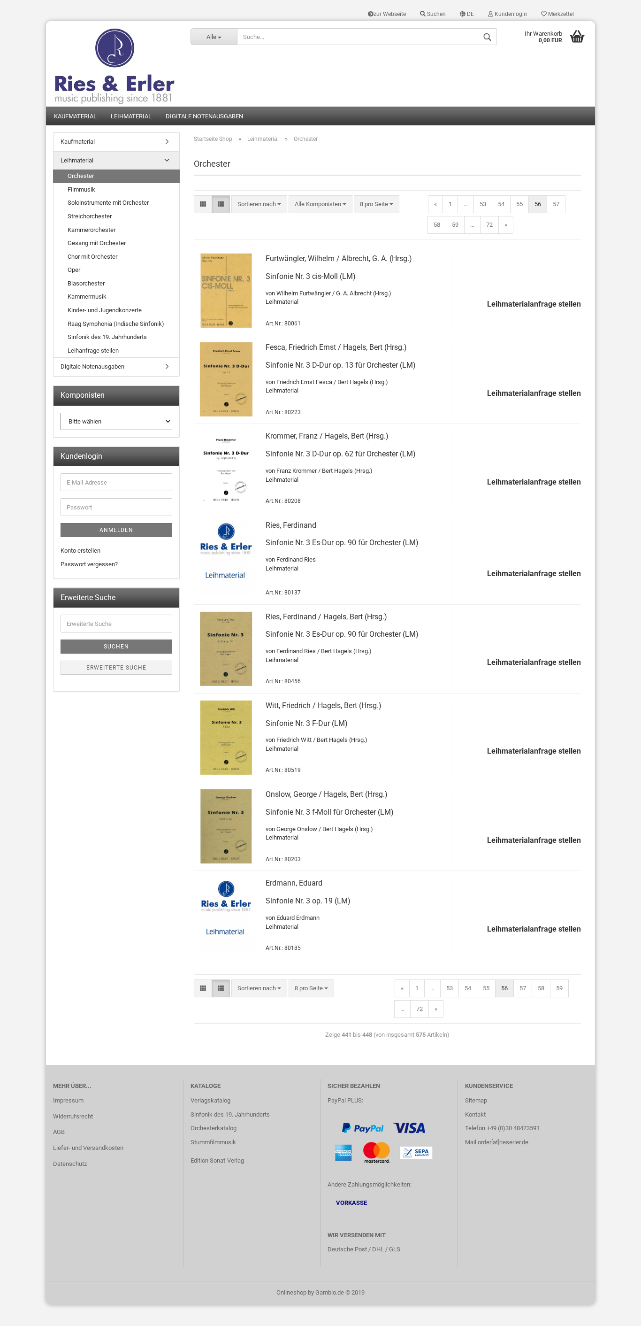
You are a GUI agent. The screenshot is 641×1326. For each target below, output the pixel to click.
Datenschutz (70, 1163)
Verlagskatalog (210, 1100)
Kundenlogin (510, 14)
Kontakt (475, 1114)
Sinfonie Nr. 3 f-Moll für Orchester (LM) (330, 812)
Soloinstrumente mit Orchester (108, 202)
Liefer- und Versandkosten (88, 1147)
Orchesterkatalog (214, 1128)
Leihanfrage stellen (93, 350)
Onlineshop (291, 1292)
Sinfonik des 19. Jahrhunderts (107, 336)
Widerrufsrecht (73, 1116)
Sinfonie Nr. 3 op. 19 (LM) (308, 900)
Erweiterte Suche (116, 667)
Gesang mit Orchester (97, 243)
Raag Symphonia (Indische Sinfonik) (116, 323)
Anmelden (116, 530)
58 (437, 224)
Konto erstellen (80, 550)
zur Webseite (390, 14)
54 (501, 204)
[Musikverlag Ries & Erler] (114, 64)
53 (483, 204)
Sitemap (476, 1100)
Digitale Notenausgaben (204, 116)
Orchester (81, 175)
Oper (74, 269)
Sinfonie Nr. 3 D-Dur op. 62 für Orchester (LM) (341, 453)
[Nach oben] (615, 1312)
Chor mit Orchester (92, 256)
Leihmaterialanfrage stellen (534, 304)
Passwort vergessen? (89, 564)
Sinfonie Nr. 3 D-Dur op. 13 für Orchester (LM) (341, 365)
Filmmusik (81, 189)
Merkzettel (560, 14)
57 (556, 204)
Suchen (436, 14)
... (466, 204)
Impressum (68, 1100)
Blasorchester (86, 283)
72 (489, 224)
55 (519, 204)
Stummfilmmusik (213, 1142)
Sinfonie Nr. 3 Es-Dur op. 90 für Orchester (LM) (342, 542)
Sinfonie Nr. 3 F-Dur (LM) (307, 723)
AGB (59, 1131)
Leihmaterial (131, 116)
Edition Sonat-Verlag (217, 1160)
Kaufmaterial (75, 116)
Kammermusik (87, 296)
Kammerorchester (91, 229)
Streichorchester (90, 216)
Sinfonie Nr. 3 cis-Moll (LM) (311, 276)
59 (455, 224)
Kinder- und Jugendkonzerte (105, 310)
